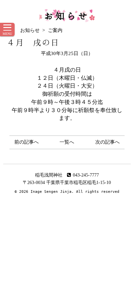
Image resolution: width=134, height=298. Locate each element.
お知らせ (67, 16)
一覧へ (67, 142)
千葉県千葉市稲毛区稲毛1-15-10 (78, 182)
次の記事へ (107, 142)
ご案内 (55, 30)
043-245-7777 (86, 175)
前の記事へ (26, 142)
